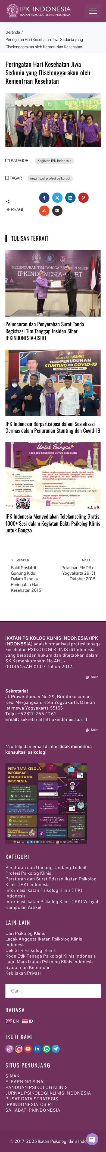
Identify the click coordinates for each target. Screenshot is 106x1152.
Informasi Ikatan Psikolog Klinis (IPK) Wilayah (52, 901)
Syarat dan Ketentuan (28, 967)
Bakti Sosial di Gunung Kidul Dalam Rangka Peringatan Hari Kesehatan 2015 (26, 575)
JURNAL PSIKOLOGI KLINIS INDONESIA (48, 1093)
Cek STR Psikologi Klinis (30, 950)
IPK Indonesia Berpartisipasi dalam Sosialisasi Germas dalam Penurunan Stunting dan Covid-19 (52, 427)
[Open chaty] (92, 1139)
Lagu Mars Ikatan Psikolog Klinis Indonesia (49, 962)
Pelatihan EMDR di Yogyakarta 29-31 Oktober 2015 (78, 570)
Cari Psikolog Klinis (25, 933)
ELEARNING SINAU (26, 1082)
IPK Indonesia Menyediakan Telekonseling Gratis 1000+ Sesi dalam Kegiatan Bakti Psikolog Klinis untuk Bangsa (52, 523)
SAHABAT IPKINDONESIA (32, 1110)
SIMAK (12, 1076)
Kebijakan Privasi (23, 973)
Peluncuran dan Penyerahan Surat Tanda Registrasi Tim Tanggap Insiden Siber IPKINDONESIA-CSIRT (44, 331)
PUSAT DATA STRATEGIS (31, 1099)
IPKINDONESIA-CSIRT (29, 1104)
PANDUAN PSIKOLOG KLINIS (36, 1087)
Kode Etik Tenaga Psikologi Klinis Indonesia (50, 956)
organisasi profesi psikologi (50, 178)
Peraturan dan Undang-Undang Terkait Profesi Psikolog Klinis (46, 870)
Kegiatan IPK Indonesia (54, 161)
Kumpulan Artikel (23, 907)
